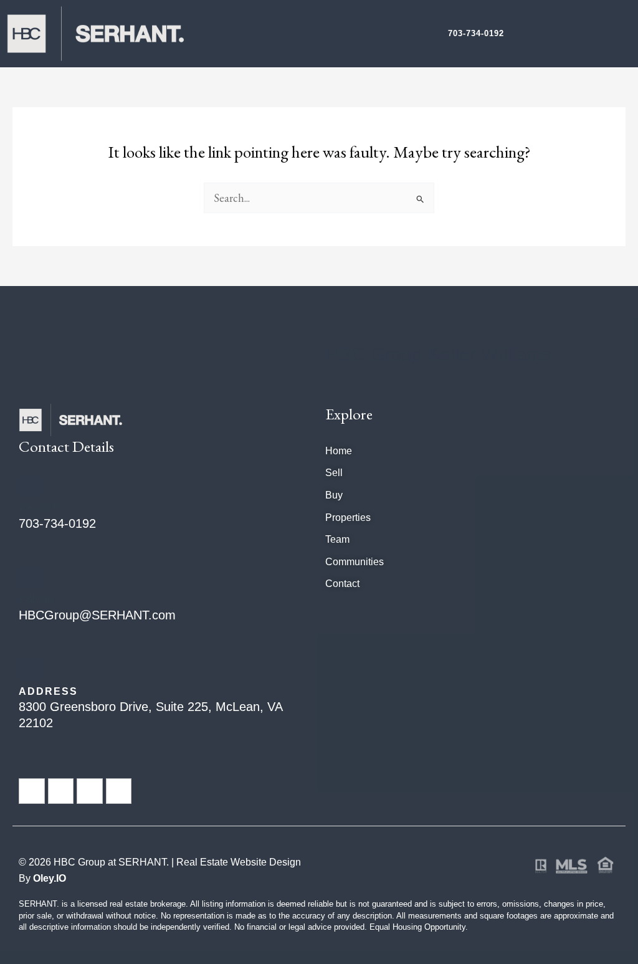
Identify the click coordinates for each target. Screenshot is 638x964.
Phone (40, 508)
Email (37, 599)
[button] (619, 34)
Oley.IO (49, 878)
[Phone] (30, 486)
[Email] (30, 577)
